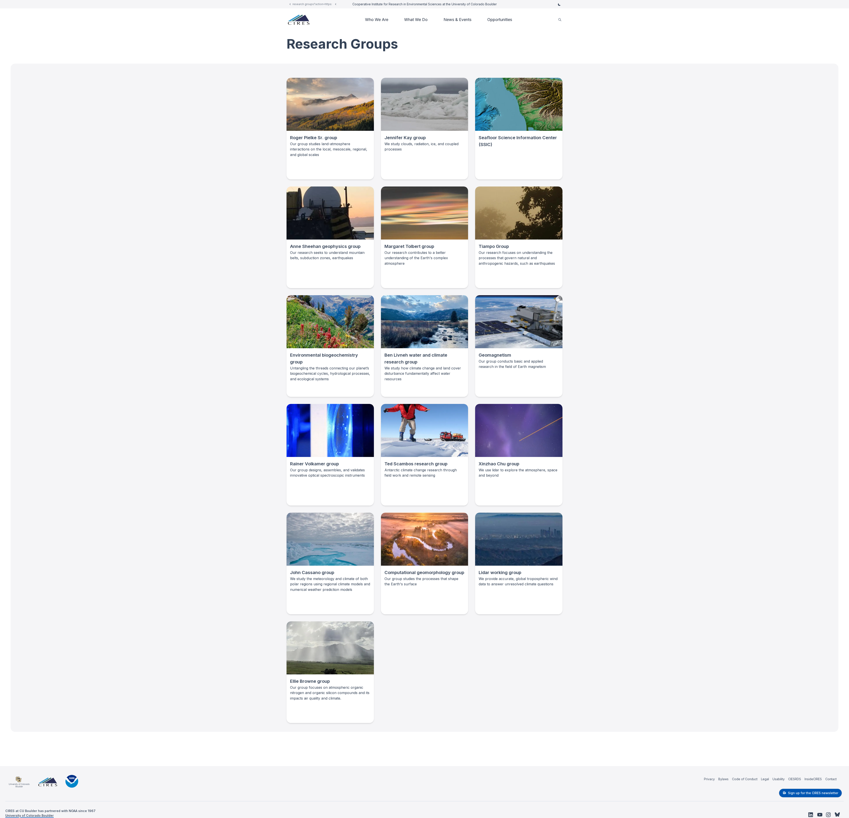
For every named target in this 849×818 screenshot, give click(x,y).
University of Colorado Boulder (29, 815)
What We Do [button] (416, 19)
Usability (779, 779)
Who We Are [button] (376, 19)
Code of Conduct (744, 779)
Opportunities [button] (499, 19)
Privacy (709, 779)
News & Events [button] (457, 19)
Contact (831, 779)
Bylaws (723, 779)
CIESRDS (794, 779)
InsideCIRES (813, 779)
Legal (765, 779)
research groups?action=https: (312, 4)
